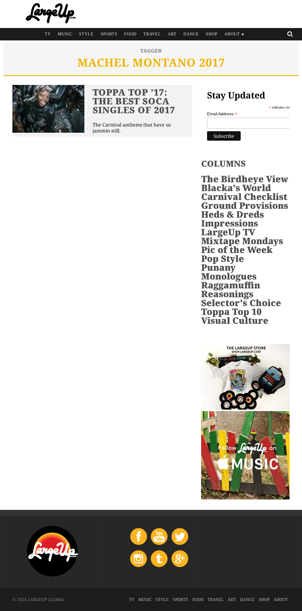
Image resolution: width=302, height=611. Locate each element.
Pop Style (222, 258)
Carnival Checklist (244, 196)
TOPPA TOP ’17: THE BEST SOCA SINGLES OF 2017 (134, 101)
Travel (152, 34)
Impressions (229, 223)
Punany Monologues (229, 271)
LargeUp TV (228, 232)
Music (65, 34)
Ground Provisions (244, 205)
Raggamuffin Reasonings (230, 289)
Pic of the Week (237, 250)
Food (130, 34)
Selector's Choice (241, 303)
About (232, 34)
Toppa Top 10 (231, 312)
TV (48, 34)
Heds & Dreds (232, 214)
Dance (191, 34)
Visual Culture (234, 320)
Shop (212, 34)
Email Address (222, 114)
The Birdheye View (244, 179)
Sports (109, 34)
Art (172, 34)
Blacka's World (236, 188)
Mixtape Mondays (242, 241)
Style (86, 34)
